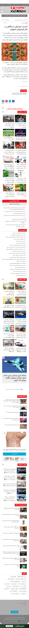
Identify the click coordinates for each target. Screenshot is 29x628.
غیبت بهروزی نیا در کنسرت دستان (19, 239)
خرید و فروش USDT (22, 576)
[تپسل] (1, 623)
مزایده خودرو (14, 584)
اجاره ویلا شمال (11, 579)
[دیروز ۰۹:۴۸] (23, 553)
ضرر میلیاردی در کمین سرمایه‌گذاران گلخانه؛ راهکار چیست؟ (10, 515)
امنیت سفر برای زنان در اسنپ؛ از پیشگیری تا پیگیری (11, 565)
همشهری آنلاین (18, 9)
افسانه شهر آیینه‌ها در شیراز (20, 275)
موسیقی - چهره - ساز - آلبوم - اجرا (19, 94)
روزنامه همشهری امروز (24, 5)
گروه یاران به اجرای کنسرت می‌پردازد (19, 233)
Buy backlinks (23, 589)
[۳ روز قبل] (23, 560)
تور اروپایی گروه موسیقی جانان (20, 267)
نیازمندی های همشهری (16, 5)
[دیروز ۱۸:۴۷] (23, 420)
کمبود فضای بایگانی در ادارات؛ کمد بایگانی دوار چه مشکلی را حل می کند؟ (10, 521)
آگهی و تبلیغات (8, 5)
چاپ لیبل (9, 586)
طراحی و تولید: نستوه (14, 621)
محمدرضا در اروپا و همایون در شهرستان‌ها (18, 235)
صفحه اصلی (25, 20)
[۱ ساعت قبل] (14, 364)
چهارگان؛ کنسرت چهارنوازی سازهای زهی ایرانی (17, 263)
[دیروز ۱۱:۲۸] (23, 407)
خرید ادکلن (24, 581)
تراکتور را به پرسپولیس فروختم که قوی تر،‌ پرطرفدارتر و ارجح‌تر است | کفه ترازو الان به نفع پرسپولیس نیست (11, 401)
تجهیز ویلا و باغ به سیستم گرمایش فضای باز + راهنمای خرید (11, 509)
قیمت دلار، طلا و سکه (22, 603)
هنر (15, 20)
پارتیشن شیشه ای (22, 591)
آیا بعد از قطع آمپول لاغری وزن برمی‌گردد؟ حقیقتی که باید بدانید (10, 559)
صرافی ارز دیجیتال (14, 589)
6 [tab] (13, 389)
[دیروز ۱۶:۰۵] (23, 510)
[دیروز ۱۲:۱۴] (23, 401)
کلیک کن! (14, 454)
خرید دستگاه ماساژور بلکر (21, 579)
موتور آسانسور (13, 576)
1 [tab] (21, 389)
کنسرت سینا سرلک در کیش (20, 241)
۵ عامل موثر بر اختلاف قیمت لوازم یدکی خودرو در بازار (10, 546)
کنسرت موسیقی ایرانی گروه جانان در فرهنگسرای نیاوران (15, 249)
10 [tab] (6, 389)
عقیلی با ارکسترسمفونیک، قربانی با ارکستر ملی (17, 257)
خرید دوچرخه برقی (16, 586)
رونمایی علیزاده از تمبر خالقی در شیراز (19, 255)
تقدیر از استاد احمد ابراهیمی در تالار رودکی (18, 273)
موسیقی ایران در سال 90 (21, 261)
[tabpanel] (14, 369)
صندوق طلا (7, 589)
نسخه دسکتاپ (14, 612)
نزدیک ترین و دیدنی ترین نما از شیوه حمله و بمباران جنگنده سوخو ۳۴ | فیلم (14, 378)
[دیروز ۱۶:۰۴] (23, 528)
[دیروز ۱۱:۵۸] (23, 541)
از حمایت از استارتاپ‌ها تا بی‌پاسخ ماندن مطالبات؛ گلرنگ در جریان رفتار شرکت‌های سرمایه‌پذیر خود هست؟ (10, 553)
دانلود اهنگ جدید (13, 591)
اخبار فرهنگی (20, 20)
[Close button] (28, 623)
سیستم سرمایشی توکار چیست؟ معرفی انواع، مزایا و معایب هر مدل (10, 540)
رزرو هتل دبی (23, 593)
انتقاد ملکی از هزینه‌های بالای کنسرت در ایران (17, 245)
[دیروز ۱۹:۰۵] (23, 414)
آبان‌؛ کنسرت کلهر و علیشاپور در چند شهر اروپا (17, 269)
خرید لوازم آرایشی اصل (15, 581)
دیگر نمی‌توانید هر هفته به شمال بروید (18, 219)
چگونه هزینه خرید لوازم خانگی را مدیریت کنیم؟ (11, 533)
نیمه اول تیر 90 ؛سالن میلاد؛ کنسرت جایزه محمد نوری (16, 247)
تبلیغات (24, 605)
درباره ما (24, 602)
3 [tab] (18, 389)
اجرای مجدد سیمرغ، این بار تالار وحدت (18, 251)
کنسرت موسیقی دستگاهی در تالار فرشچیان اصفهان (15, 28)
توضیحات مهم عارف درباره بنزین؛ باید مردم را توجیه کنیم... (15, 211)
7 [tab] (11, 389)
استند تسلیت (7, 584)
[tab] (14, 201)
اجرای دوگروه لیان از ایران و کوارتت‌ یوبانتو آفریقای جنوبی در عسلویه (13, 259)
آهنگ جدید (24, 586)
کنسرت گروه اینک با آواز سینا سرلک (19, 271)
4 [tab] (16, 389)
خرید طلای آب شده (22, 584)
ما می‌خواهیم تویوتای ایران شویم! (19, 213)
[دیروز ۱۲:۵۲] (23, 426)
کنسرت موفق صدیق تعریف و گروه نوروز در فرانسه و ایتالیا (15, 237)
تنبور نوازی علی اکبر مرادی (20, 243)
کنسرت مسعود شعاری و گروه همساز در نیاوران (17, 265)
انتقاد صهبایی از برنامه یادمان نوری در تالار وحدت (17, 253)
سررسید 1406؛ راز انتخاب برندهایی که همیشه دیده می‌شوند (11, 527)
